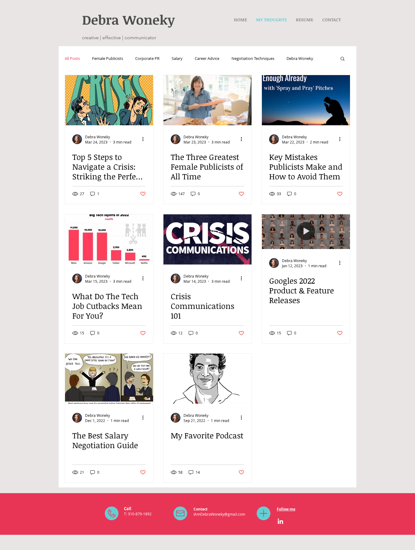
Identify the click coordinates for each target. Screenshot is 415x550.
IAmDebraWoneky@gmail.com (219, 514)
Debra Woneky (299, 58)
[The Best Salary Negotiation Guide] (109, 379)
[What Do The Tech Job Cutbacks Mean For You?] (109, 239)
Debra (102, 19)
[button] (342, 59)
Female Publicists (107, 58)
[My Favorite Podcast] (207, 379)
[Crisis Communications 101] (207, 239)
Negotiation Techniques (253, 58)
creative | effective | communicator (119, 37)
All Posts (72, 58)
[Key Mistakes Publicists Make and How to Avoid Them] (306, 100)
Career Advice (207, 58)
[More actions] (145, 139)
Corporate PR (147, 58)
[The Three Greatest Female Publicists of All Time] (207, 100)
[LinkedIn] (280, 521)
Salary (177, 58)
